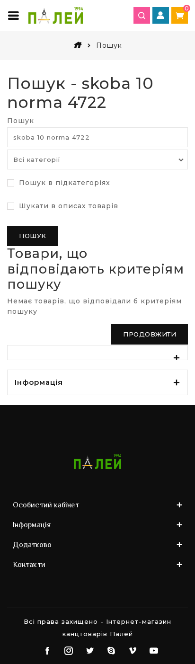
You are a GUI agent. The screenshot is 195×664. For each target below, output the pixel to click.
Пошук (20, 120)
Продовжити (149, 334)
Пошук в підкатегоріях (63, 182)
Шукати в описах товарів (67, 206)
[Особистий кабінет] (160, 15)
